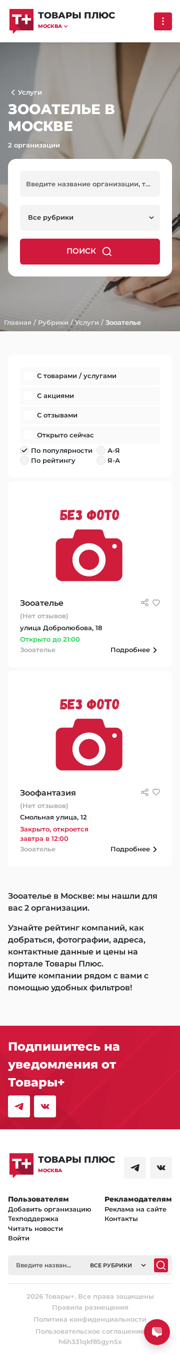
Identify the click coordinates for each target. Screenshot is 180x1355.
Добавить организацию (50, 1209)
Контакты (121, 1218)
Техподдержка (33, 1218)
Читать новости (35, 1228)
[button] (76, 26)
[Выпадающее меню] (163, 21)
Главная (18, 322)
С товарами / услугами (76, 376)
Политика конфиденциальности (90, 1319)
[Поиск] (161, 1265)
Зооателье (123, 322)
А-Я (114, 450)
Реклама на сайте (135, 1209)
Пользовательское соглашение (90, 1331)
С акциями (55, 396)
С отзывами (57, 415)
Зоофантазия (48, 793)
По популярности (61, 450)
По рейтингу (53, 460)
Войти (19, 1238)
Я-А (114, 460)
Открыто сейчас (65, 435)
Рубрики (53, 322)
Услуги (87, 322)
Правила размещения (90, 1307)
